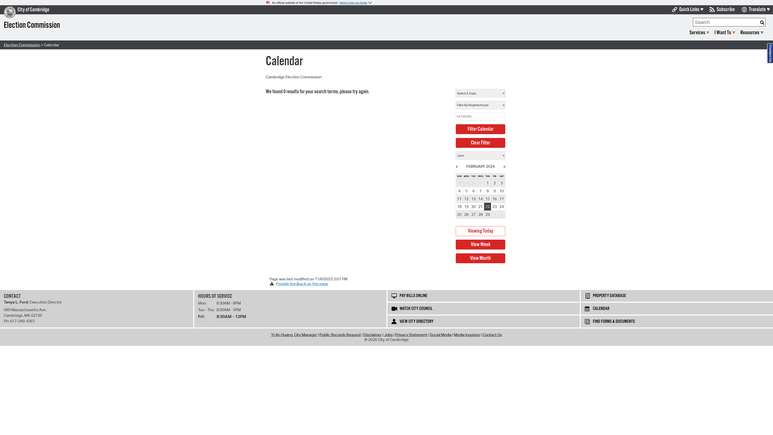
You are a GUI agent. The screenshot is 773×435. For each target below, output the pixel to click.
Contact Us (492, 334)
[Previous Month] (457, 166)
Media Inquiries (467, 334)
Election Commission (22, 44)
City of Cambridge (33, 9)
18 (459, 206)
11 (459, 198)
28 (480, 214)
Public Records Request (340, 334)
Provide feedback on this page (302, 283)
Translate (757, 9)
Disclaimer (372, 334)
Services (697, 32)
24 (501, 206)
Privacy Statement (411, 334)
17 (501, 198)
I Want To (722, 32)
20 (473, 206)
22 (487, 206)
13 (473, 198)
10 (501, 190)
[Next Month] (504, 166)
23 (494, 206)
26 (466, 214)
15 (487, 198)
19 (466, 206)
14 (480, 198)
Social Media (441, 334)
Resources (749, 32)
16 (494, 198)
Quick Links (689, 9)
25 (459, 214)
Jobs (388, 334)
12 (466, 198)
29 (487, 214)
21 (480, 206)
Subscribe (726, 9)
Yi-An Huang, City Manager (294, 334)
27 (473, 214)
